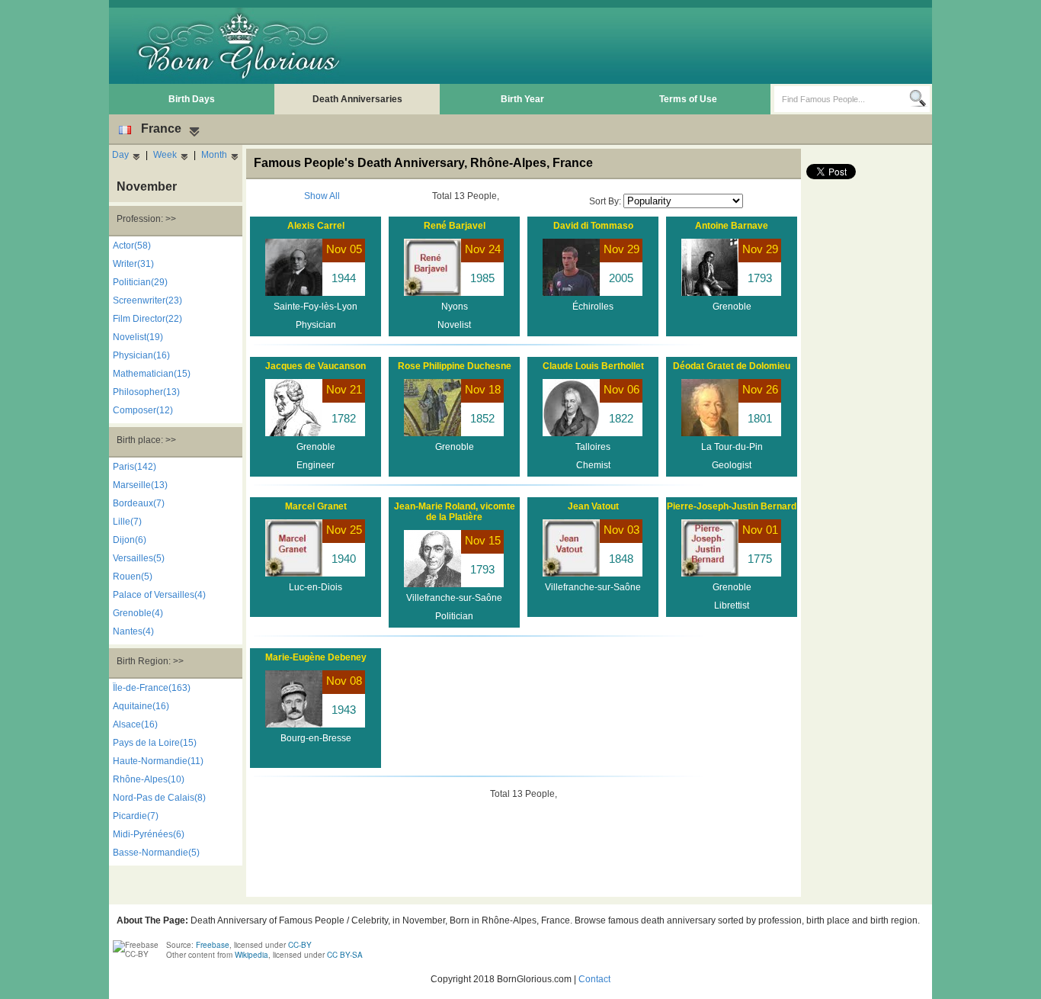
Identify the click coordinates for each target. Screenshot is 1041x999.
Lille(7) (127, 521)
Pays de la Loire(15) (155, 742)
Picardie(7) (136, 816)
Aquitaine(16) (141, 706)
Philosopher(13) (146, 392)
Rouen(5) (132, 576)
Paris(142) (134, 466)
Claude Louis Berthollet (593, 366)
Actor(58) (132, 245)
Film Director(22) (147, 318)
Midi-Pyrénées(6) (148, 834)
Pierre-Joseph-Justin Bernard (731, 506)
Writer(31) (133, 264)
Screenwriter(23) (147, 300)
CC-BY (300, 945)
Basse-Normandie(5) (156, 852)
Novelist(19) (138, 337)
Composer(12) (143, 410)
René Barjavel (454, 225)
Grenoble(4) (138, 613)
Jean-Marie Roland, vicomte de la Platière (454, 511)
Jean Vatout (593, 506)
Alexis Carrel (315, 225)
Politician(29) (140, 282)
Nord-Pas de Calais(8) (159, 797)
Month (214, 154)
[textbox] (841, 99)
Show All (322, 196)
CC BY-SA (345, 954)
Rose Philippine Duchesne (454, 366)
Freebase (212, 945)
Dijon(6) (129, 540)
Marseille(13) (140, 485)
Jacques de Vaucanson (315, 366)
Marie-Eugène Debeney (316, 657)
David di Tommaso (593, 225)
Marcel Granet (316, 506)
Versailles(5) (139, 558)
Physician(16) (141, 355)
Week (165, 154)
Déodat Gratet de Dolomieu (731, 366)
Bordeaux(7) (139, 503)
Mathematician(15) (152, 373)
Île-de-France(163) (152, 688)
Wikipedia (251, 954)
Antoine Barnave (731, 225)
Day (120, 154)
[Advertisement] (650, 45)
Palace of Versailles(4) (159, 594)
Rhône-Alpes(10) (148, 779)
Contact (594, 979)
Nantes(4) (133, 631)
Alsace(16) (135, 724)
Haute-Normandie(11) (158, 761)
